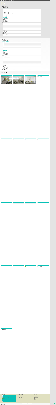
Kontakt (4, 32)
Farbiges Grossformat (6, 57)
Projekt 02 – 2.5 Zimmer (8, 10)
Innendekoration (5, 14)
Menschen (5, 59)
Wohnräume (5, 17)
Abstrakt (4, 23)
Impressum (5, 31)
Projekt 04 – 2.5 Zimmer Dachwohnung (10, 12)
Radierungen (5, 29)
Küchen (4, 19)
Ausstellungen (5, 35)
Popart (4, 28)
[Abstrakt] (3, 395)
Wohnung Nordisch (6, 15)
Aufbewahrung (5, 20)
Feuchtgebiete (5, 18)
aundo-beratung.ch (36, 395)
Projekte (4, 42)
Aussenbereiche (5, 21)
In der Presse (5, 34)
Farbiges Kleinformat (6, 58)
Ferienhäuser (5, 16)
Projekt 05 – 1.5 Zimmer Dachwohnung (10, 13)
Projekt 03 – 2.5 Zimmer (8, 11)
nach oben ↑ (3, 404)
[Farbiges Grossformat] (5, 396)
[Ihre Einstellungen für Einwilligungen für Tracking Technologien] (54, 403)
